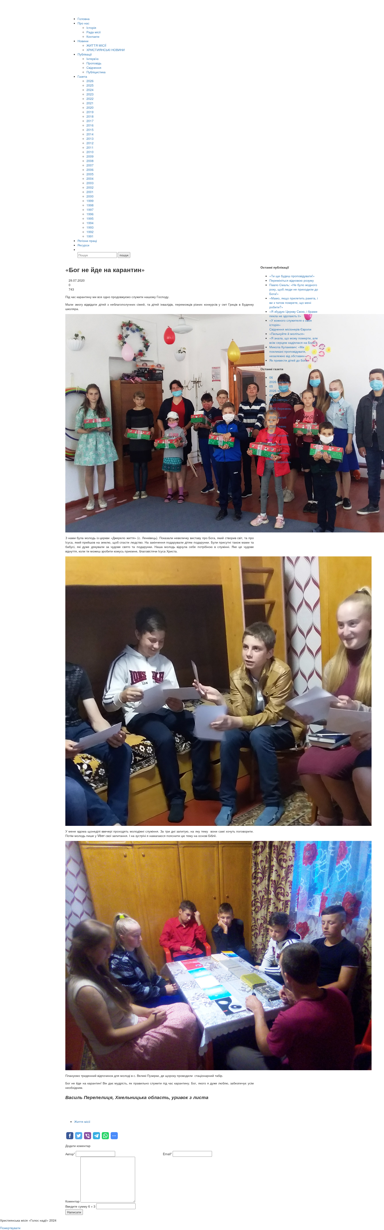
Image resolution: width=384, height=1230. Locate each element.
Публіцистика (96, 72)
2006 (90, 169)
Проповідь (93, 63)
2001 (90, 192)
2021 (90, 103)
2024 (90, 89)
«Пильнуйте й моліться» (287, 333)
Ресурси (83, 245)
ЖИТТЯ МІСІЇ (96, 45)
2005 (90, 174)
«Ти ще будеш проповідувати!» (292, 276)
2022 (90, 98)
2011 (90, 147)
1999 (90, 200)
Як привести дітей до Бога (288, 360)
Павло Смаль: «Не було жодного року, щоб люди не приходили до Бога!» (293, 289)
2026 (90, 81)
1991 (90, 236)
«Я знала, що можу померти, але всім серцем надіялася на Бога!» (293, 340)
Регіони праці (87, 240)
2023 (90, 94)
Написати (74, 1212)
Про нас (83, 23)
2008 (90, 160)
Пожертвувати (10, 1228)
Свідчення (93, 67)
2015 (90, 129)
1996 (90, 214)
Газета (82, 76)
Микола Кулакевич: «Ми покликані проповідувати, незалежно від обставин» (287, 351)
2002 (90, 187)
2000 (90, 196)
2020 (90, 107)
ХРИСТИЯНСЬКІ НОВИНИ (105, 49)
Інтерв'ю (92, 58)
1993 (90, 227)
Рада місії (93, 32)
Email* (167, 1154)
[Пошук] (80, 249)
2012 (90, 143)
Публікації (85, 54)
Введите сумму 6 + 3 (80, 1206)
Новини (83, 41)
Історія (91, 27)
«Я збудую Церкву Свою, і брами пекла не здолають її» (293, 313)
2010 (90, 152)
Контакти (92, 36)
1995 (90, 218)
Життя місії (82, 1121)
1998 (90, 205)
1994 (90, 223)
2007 (90, 165)
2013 (90, 138)
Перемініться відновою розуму (291, 280)
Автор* (70, 1154)
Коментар (72, 1201)
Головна (84, 18)
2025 (90, 85)
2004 (90, 178)
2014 (90, 134)
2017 (90, 121)
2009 (90, 156)
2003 (90, 183)
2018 (90, 116)
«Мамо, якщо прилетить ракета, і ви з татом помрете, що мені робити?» (293, 302)
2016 (90, 125)
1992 (90, 231)
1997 (90, 209)
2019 (90, 112)
